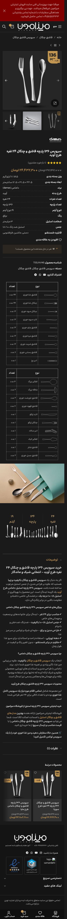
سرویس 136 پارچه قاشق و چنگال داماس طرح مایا (18, 806)
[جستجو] (4, 26)
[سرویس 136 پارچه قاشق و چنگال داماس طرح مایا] (17, 785)
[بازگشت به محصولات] (55, 45)
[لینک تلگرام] (35, 275)
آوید (59, 592)
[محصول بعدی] (51, 45)
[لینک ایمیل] (44, 275)
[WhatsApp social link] (40, 275)
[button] (58, 80)
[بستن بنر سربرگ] (4, 10)
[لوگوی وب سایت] (34, 27)
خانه (59, 38)
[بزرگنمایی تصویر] (55, 103)
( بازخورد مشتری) (37, 163)
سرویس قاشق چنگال (24, 38)
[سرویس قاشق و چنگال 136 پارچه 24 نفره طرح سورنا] (47, 785)
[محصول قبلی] (59, 45)
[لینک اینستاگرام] (41, 853)
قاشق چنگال (46, 38)
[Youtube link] (36, 853)
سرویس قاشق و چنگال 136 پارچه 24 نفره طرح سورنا (47, 806)
